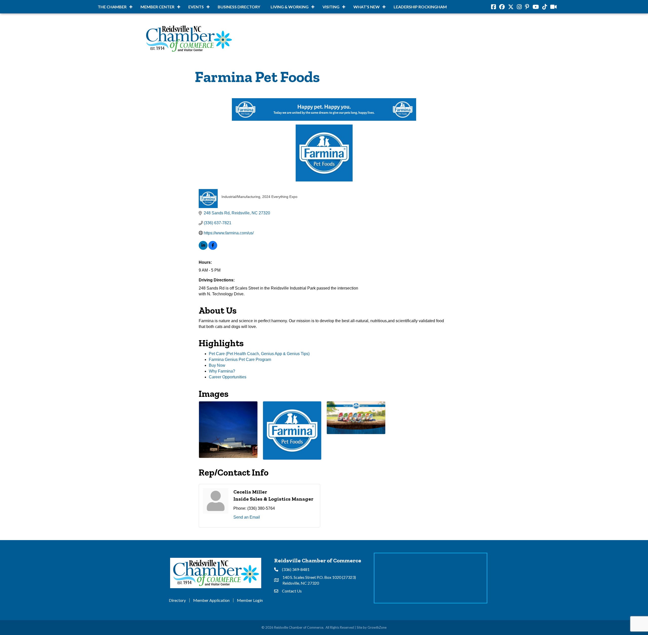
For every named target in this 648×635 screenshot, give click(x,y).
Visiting (330, 6)
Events (196, 6)
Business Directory (239, 6)
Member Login (250, 600)
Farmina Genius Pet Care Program (240, 359)
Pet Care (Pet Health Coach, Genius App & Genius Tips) (259, 354)
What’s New (366, 6)
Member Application (211, 600)
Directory (177, 600)
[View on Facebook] (212, 248)
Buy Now (217, 365)
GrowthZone (377, 627)
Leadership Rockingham (420, 6)
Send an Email (246, 517)
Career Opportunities (227, 377)
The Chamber (112, 6)
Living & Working (290, 6)
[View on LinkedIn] (203, 248)
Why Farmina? (222, 371)
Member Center (157, 6)
